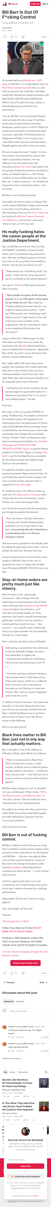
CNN (16, 285)
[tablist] (14, 1001)
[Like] (5, 37)
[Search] (46, 1072)
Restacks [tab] (20, 1001)
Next (42, 982)
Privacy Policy (34, 1188)
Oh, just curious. (10, 1113)
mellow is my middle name (21, 1026)
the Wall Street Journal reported (25, 86)
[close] (43, 1128)
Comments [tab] (8, 1001)
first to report (38, 212)
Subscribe (35, 4)
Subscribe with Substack (27, 1176)
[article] (25, 1088)
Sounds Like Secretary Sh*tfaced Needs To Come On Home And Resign (17, 1083)
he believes (16, 867)
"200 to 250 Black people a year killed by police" (24, 793)
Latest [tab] (12, 1072)
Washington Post (12, 921)
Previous (10, 982)
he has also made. (22, 484)
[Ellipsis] (47, 1026)
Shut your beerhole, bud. (13, 1089)
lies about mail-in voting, (25, 494)
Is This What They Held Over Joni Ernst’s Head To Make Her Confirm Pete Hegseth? (18, 1106)
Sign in (45, 4)
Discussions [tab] (23, 1072)
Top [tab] (5, 1072)
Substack (12, 1201)
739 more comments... (12, 1058)
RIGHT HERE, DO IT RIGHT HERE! (21, 929)
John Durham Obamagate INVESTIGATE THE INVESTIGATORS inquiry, (24, 445)
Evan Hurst (7, 28)
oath (24, 346)
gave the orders (24, 167)
